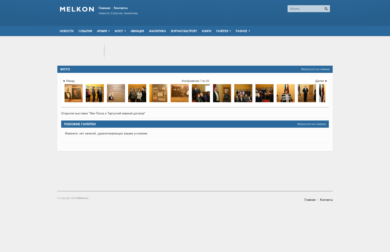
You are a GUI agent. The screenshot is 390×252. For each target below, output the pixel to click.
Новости (67, 31)
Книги (206, 31)
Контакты (121, 8)
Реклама (104, 51)
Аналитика (157, 31)
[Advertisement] (195, 51)
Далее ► (321, 81)
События (85, 31)
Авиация (137, 31)
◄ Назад (68, 81)
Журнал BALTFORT (184, 31)
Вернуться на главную (315, 69)
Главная (104, 8)
